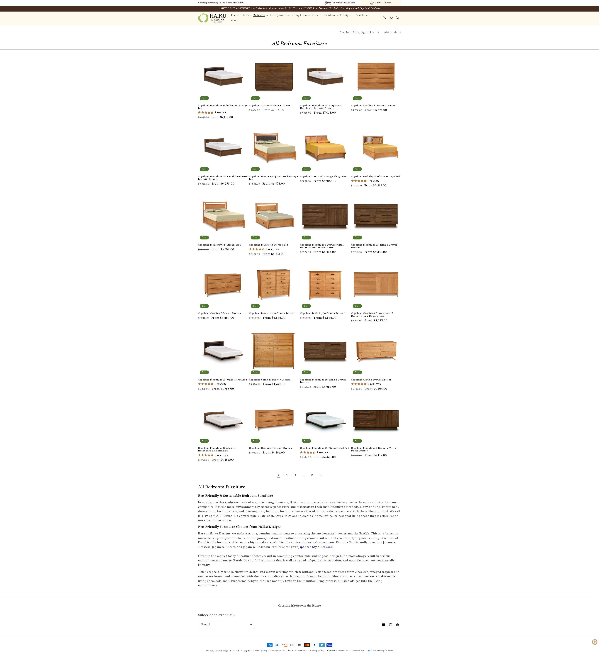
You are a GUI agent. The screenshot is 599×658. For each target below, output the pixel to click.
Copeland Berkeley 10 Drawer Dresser (322, 313)
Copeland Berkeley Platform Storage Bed (375, 176)
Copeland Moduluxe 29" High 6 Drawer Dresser (323, 381)
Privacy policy (277, 651)
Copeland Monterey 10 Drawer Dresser (272, 313)
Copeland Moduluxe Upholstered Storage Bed (222, 107)
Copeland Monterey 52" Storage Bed (219, 245)
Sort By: (345, 32)
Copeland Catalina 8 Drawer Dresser (219, 313)
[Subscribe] (250, 624)
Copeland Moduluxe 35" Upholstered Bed (222, 380)
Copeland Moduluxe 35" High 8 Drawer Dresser (374, 246)
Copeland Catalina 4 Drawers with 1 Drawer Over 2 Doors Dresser (372, 314)
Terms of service (296, 651)
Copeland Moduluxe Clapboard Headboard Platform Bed (216, 449)
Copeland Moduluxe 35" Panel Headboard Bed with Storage (223, 177)
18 (312, 475)
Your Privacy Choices (382, 651)
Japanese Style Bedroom (316, 546)
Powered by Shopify (240, 651)
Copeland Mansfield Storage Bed (268, 245)
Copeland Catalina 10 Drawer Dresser (373, 105)
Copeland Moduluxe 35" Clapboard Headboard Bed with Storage (321, 107)
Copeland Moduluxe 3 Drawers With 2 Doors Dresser (373, 449)
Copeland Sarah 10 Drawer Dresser (269, 380)
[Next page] (320, 475)
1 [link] (278, 475)
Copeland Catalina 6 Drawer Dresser (270, 448)
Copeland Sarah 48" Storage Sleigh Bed (323, 176)
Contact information (337, 651)
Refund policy (260, 651)
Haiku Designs (221, 651)
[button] (397, 17)
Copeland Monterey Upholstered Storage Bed (273, 177)
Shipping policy (316, 651)
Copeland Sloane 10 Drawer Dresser (270, 105)
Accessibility (357, 651)
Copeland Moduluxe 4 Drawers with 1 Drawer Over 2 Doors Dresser (322, 246)
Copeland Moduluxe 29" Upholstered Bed (324, 448)
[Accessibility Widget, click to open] (594, 642)
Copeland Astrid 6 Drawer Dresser (371, 380)
